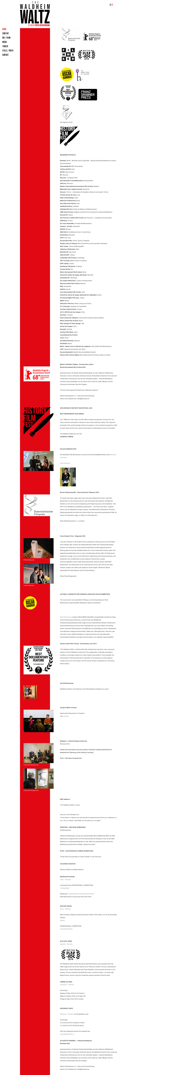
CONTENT (5, 33)
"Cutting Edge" (64, 888)
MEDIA (4, 42)
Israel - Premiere (65, 909)
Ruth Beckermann (66, 617)
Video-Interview (65, 463)
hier (76, 396)
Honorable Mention (66, 929)
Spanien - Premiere (66, 944)
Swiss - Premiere (65, 879)
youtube (66, 716)
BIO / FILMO (6, 37)
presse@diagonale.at (67, 1034)
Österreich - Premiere (67, 1014)
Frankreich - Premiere (67, 985)
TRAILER (5, 46)
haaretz (62, 920)
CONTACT (5, 55)
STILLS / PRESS (7, 50)
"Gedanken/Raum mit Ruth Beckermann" (81, 894)
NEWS (4, 29)
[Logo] (35, 26)
